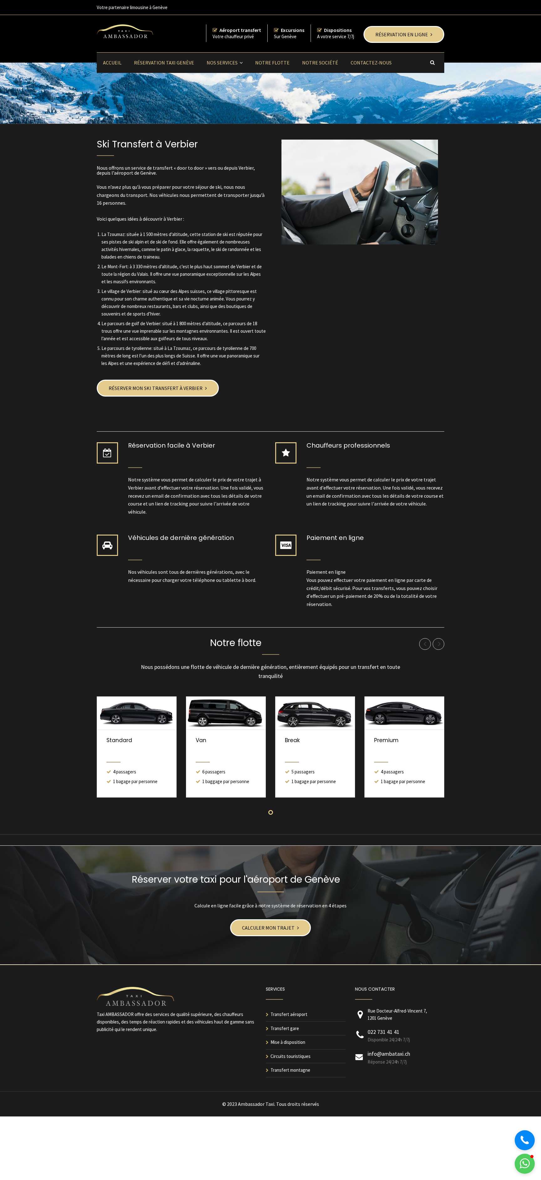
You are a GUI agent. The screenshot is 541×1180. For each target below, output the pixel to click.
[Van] (225, 713)
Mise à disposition (287, 1042)
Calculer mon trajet (268, 928)
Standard (119, 740)
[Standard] (136, 713)
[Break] (315, 713)
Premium (386, 740)
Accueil (112, 62)
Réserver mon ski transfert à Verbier (156, 388)
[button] (525, 1164)
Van (201, 740)
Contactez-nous (371, 62)
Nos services (222, 62)
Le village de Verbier (121, 291)
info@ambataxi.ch (389, 1053)
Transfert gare (284, 1028)
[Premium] (404, 713)
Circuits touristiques (290, 1056)
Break (292, 740)
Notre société (320, 62)
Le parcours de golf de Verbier (130, 323)
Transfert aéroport (288, 1014)
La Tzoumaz (113, 234)
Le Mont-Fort (114, 266)
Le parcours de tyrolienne (126, 348)
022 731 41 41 (383, 1031)
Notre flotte (272, 62)
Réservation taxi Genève (164, 62)
